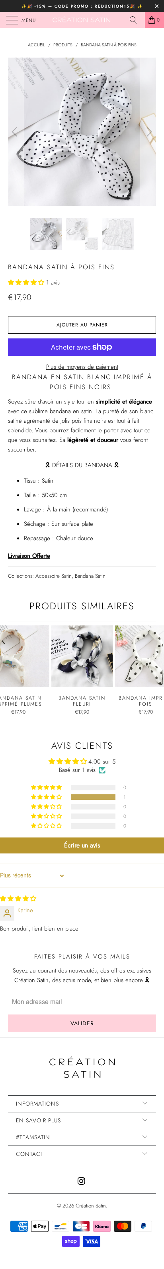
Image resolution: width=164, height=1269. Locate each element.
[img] (18, 898)
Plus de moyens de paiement (82, 366)
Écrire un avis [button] (82, 845)
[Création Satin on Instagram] (82, 1181)
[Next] (148, 132)
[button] (26, 282)
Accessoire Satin (53, 576)
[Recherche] (136, 20)
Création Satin (91, 1205)
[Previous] (16, 132)
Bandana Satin (90, 576)
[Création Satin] (82, 20)
